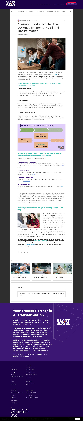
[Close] (81, 419)
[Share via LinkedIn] (24, 252)
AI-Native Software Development (26, 11)
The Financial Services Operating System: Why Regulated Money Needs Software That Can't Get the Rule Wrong (41, 276)
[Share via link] (27, 252)
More (63, 11)
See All (70, 260)
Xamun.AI (31, 348)
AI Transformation (40, 11)
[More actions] (64, 20)
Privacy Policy (51, 419)
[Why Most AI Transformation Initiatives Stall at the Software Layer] (62, 268)
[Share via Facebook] (18, 252)
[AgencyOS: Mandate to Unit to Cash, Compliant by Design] (20, 268)
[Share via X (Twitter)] (21, 252)
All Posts (13, 11)
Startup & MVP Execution (53, 11)
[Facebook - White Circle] (12, 416)
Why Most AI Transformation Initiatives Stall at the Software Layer (61, 276)
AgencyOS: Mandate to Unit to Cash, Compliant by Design (20, 276)
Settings (71, 419)
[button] (39, 4)
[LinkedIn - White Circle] (15, 416)
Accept (77, 419)
